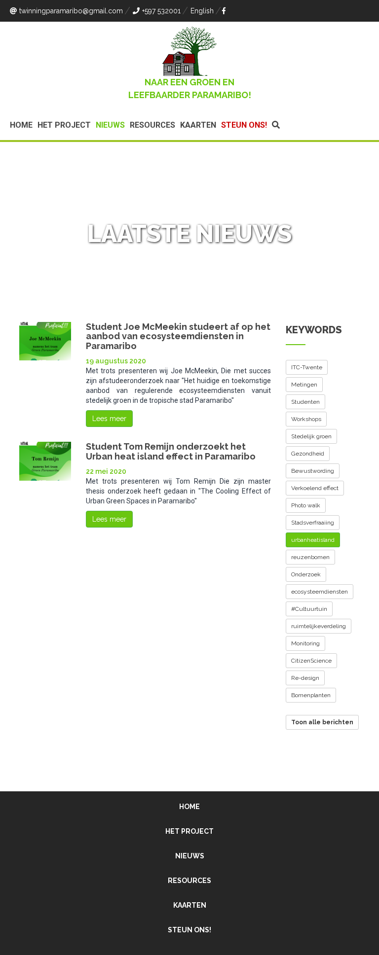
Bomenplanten (311, 695)
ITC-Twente (306, 367)
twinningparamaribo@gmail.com (71, 11)
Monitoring (305, 643)
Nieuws (110, 125)
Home (21, 125)
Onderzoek (306, 574)
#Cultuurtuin (309, 608)
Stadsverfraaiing (312, 522)
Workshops (306, 419)
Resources (152, 125)
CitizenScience (311, 660)
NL (168, 256)
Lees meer (109, 419)
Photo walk (305, 505)
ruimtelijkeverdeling (318, 626)
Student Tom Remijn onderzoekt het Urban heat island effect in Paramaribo (171, 451)
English (202, 11)
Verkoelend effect (315, 488)
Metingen (304, 384)
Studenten (305, 401)
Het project (64, 125)
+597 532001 (161, 11)
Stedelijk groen (311, 436)
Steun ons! (244, 125)
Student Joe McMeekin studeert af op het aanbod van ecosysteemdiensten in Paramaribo (178, 336)
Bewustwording (312, 470)
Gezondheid (307, 453)
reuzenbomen (310, 557)
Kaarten (198, 125)
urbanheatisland (313, 539)
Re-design (305, 677)
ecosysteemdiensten (319, 591)
